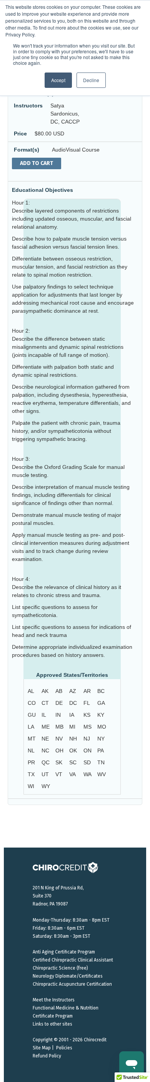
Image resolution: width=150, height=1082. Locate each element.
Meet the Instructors (54, 1000)
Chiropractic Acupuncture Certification (72, 984)
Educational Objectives (42, 190)
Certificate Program (53, 1016)
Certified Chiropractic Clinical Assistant (73, 960)
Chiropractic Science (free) (60, 968)
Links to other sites (52, 1024)
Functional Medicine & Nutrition (65, 1008)
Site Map (42, 1048)
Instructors (28, 105)
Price (20, 133)
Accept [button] (58, 80)
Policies (64, 1048)
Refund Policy (47, 1056)
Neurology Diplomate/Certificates (68, 976)
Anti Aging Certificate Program (64, 952)
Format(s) (26, 150)
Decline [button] (91, 80)
